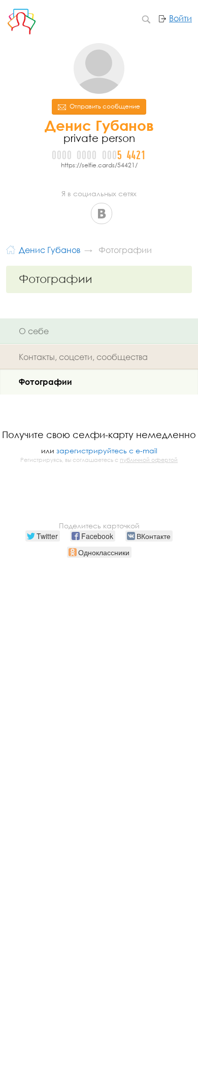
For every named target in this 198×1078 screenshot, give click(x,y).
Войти (180, 18)
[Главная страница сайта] (10, 248)
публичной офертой (149, 460)
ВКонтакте (101, 213)
